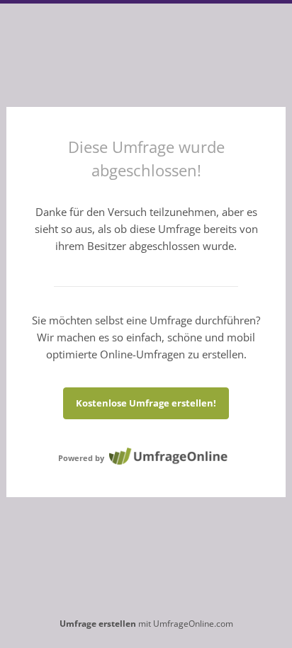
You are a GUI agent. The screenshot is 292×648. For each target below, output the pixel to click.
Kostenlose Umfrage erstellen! (146, 403)
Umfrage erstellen (98, 624)
